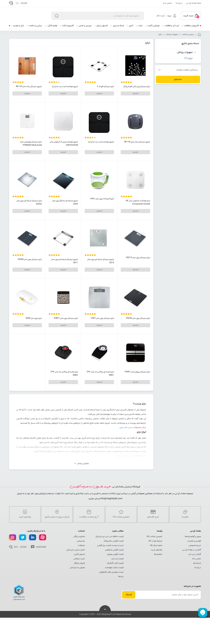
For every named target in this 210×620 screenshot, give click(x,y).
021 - (21, 3)
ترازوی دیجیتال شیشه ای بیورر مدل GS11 (64, 261)
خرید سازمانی (79, 558)
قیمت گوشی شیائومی (114, 549)
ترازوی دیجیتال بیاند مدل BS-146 (137, 142)
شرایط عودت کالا (155, 540)
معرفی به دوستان (77, 567)
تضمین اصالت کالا (154, 536)
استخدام (197, 563)
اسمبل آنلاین (79, 554)
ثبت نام (161, 15)
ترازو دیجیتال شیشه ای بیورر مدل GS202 (29, 202)
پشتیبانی (81, 540)
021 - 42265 (20, 547)
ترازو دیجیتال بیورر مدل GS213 (138, 257)
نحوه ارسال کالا (156, 545)
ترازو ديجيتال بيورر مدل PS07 (102, 318)
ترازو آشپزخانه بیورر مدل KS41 (102, 198)
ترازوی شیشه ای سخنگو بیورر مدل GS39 (65, 202)
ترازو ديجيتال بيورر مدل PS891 (66, 318)
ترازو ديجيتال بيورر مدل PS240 (138, 318)
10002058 (41, 547)
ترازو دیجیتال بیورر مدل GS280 (30, 259)
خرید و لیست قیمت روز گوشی (110, 545)
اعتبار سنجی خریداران (75, 549)
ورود (169, 15)
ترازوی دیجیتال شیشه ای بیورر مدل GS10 (100, 261)
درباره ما (179, 3)
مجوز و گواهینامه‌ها (193, 536)
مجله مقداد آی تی (193, 3)
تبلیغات (81, 545)
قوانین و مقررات (194, 540)
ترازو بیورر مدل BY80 (34, 318)
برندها (121, 576)
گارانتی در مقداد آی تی (191, 549)
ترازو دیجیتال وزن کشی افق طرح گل (136, 86)
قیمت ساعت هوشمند (114, 567)
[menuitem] (190, 27)
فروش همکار (79, 563)
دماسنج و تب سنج (124, 455)
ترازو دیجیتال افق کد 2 (105, 86)
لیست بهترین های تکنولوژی (111, 572)
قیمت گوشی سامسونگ (114, 540)
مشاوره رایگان (79, 536)
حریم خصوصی (195, 545)
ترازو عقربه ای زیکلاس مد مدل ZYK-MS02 (64, 373)
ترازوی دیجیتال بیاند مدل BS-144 (29, 86)
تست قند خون (125, 427)
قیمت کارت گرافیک (115, 563)
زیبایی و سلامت (188, 34)
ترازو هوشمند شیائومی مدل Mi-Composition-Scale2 (138, 202)
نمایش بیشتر (83, 463)
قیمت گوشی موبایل (115, 554)
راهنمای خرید (156, 549)
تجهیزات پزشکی (172, 34)
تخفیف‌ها (158, 554)
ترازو (160, 34)
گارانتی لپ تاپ (194, 554)
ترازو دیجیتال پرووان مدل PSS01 (137, 371)
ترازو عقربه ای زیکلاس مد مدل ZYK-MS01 (100, 373)
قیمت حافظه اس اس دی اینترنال (109, 536)
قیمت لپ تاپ (117, 558)
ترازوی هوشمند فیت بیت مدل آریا (65, 86)
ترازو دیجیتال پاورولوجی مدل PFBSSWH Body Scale (31, 143)
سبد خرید (191, 16)
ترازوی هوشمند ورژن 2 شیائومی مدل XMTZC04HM (64, 143)
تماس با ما (167, 3)
